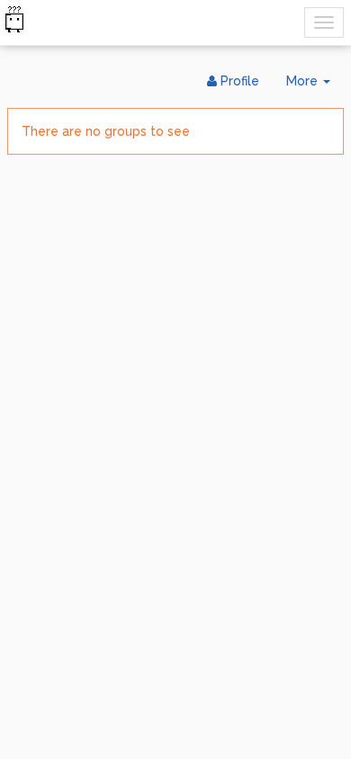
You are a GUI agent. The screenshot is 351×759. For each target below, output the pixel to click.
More (315, 86)
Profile (238, 81)
